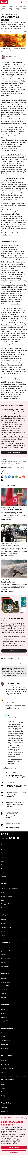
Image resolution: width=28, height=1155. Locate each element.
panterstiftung (5, 962)
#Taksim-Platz (16, 461)
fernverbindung (5, 982)
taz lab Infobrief (5, 1021)
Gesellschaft (4, 857)
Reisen (3, 1084)
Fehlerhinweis (20, 467)
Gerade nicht (19, 1117)
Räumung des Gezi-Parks (9, 367)
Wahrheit (3, 876)
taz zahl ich (4, 955)
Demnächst (4, 1033)
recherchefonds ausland (8, 958)
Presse (3, 935)
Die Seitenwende (6, 927)
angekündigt (15, 304)
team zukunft (4, 1009)
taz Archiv (4, 1072)
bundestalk (4, 978)
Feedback (4, 1107)
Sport (2, 865)
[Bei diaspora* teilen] (20, 476)
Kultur (2, 861)
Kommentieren (12, 467)
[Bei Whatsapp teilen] (16, 476)
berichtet (4, 180)
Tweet (14, 247)
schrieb (13, 102)
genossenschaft (5, 951)
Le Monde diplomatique (8, 1068)
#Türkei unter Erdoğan (6, 461)
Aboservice (4, 1111)
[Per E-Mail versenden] (2, 476)
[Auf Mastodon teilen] (6, 476)
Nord (2, 873)
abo (2, 947)
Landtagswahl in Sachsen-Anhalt (10, 888)
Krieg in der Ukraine (6, 896)
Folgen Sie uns (4, 838)
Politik (9, 9)
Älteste (25, 659)
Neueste (20, 659)
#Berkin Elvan (18, 464)
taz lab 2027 (4, 1048)
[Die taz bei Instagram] (18, 838)
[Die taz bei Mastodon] (10, 838)
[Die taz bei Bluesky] (14, 838)
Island (2, 900)
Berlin (2, 869)
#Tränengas (11, 464)
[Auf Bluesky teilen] (9, 476)
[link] (10, 6)
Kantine (3, 1088)
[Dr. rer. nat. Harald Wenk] (2, 684)
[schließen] (25, 1117)
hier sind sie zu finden (9, 675)
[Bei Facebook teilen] (13, 476)
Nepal (2, 892)
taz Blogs (3, 1060)
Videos (9, 388)
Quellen (3, 289)
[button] (26, 2)
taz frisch (3, 1013)
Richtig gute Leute (6, 904)
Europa (14, 9)
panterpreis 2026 (6, 966)
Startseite (3, 9)
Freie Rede (4, 993)
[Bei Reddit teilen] (23, 476)
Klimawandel (4, 908)
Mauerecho (4, 990)
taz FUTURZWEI (5, 1064)
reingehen (4, 997)
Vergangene (4, 1044)
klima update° (5, 986)
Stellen (3, 931)
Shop (2, 1092)
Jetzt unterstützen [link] (14, 452)
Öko (2, 853)
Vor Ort (3, 1036)
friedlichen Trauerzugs (8, 310)
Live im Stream (5, 1040)
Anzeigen (3, 1096)
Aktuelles (3, 919)
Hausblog (4, 923)
